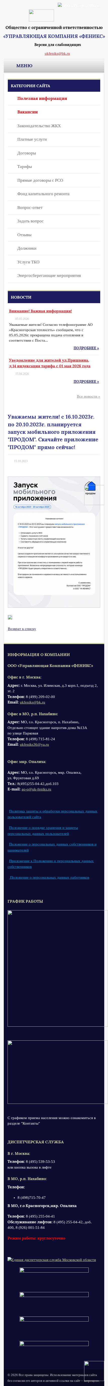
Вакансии (27, 112)
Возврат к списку (22, 629)
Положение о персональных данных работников (49, 877)
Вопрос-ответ (29, 207)
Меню (24, 65)
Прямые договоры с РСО (40, 180)
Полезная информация (42, 98)
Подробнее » (86, 348)
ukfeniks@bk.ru (57, 53)
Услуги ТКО (28, 262)
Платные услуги (32, 139)
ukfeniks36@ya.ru (34, 744)
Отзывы (24, 234)
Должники (26, 248)
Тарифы (24, 166)
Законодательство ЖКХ (39, 125)
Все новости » (88, 396)
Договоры (26, 153)
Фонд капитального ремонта (43, 193)
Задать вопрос (30, 221)
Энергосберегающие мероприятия (49, 275)
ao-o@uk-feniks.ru (36, 789)
